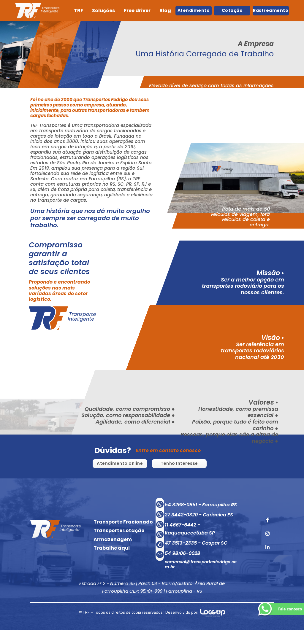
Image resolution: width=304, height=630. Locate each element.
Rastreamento (270, 10)
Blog (165, 10)
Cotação (232, 10)
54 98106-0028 (182, 553)
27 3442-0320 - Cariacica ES (199, 514)
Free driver (137, 10)
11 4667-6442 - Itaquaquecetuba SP (190, 528)
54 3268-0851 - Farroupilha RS (201, 504)
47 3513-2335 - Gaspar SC (196, 543)
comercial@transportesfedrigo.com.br (201, 564)
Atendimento (194, 10)
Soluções (103, 10)
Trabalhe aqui (112, 548)
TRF (78, 10)
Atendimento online (120, 463)
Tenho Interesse (179, 463)
